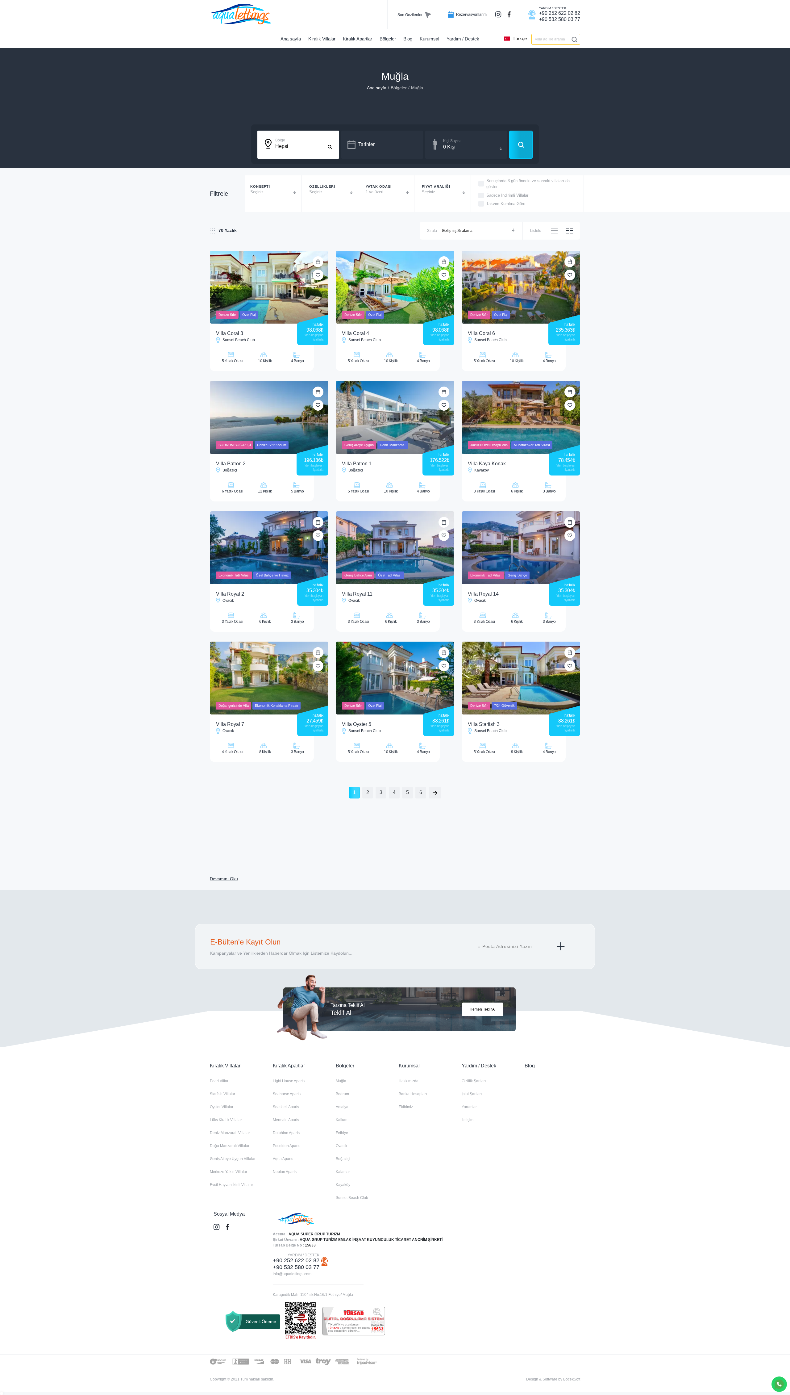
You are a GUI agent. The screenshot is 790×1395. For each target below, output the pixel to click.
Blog (530, 1065)
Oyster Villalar (221, 1107)
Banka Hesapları (413, 1094)
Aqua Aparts (283, 1159)
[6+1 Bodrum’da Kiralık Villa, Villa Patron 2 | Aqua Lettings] (269, 417)
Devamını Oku (224, 878)
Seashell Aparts (286, 1107)
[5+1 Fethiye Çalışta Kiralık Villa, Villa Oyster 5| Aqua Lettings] (395, 678)
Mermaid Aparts (286, 1120)
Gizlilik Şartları (474, 1081)
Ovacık (341, 1146)
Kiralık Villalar (225, 1065)
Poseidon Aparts (286, 1146)
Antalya (342, 1107)
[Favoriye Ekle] (318, 275)
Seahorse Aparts (287, 1094)
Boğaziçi (343, 1159)
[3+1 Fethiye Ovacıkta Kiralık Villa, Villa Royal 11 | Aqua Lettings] (395, 547)
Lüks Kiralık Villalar (226, 1120)
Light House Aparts (289, 1081)
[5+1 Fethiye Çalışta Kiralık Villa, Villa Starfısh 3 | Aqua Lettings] (521, 678)
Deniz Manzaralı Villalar (230, 1133)
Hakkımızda (408, 1081)
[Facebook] (510, 14)
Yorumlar (469, 1107)
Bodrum (342, 1094)
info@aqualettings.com (292, 1274)
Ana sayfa (376, 87)
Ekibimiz (406, 1107)
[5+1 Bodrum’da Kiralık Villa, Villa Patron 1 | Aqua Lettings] (395, 417)
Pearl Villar (219, 1081)
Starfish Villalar (222, 1094)
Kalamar (343, 1172)
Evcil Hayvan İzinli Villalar (231, 1185)
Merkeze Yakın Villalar (228, 1172)
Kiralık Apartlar (289, 1065)
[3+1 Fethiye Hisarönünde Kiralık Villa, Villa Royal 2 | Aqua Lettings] (269, 547)
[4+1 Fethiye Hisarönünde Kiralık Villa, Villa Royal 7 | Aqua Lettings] (269, 678)
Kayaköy (343, 1185)
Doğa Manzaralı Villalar (229, 1146)
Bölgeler (399, 87)
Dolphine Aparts (286, 1133)
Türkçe (520, 38)
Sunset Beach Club (352, 1198)
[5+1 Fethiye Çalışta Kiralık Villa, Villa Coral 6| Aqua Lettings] (521, 287)
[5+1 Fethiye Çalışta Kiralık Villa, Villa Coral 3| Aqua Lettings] (269, 287)
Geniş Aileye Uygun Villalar (233, 1159)
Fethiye (342, 1133)
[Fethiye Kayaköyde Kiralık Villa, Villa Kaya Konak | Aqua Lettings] (521, 417)
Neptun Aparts (285, 1172)
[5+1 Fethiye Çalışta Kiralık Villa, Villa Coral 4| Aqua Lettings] (395, 287)
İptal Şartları (472, 1094)
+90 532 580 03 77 (296, 1267)
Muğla (417, 87)
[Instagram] (499, 14)
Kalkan (341, 1120)
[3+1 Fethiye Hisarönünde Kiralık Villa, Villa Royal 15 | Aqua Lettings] (521, 547)
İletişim (467, 1120)
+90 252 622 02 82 (296, 1260)
